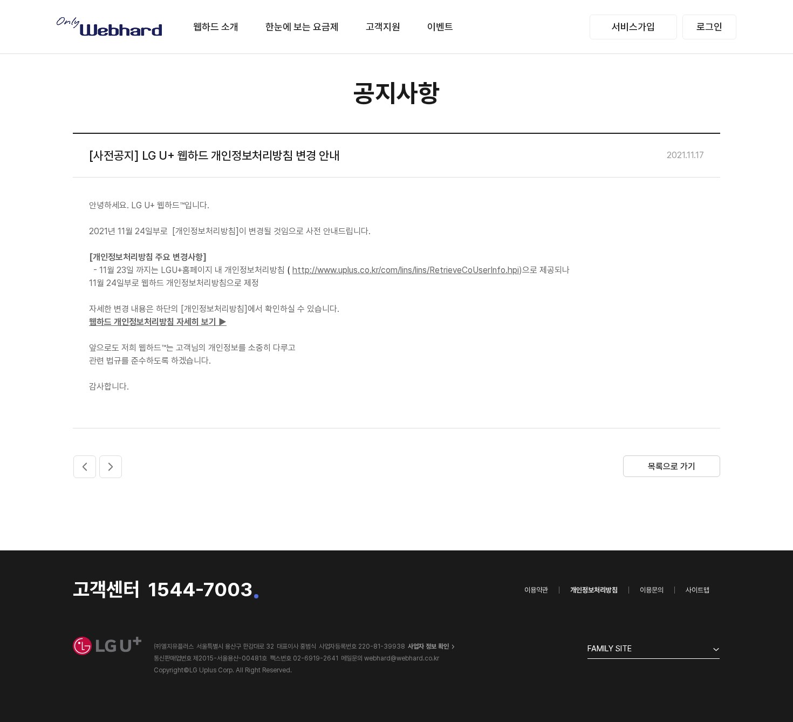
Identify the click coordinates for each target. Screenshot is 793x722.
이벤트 (440, 26)
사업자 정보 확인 (428, 646)
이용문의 (652, 590)
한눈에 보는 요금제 (302, 26)
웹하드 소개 (215, 26)
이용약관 (536, 590)
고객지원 (383, 26)
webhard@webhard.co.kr (401, 658)
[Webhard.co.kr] (110, 26)
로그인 (709, 26)
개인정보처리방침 (594, 590)
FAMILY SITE (609, 648)
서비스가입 (633, 26)
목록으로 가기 (671, 466)
